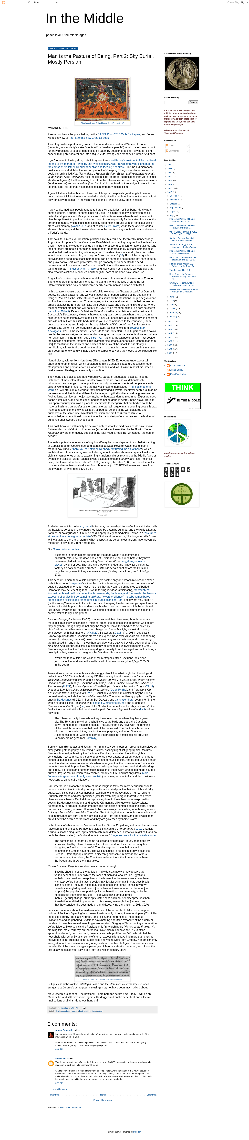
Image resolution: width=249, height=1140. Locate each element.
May (172, 301)
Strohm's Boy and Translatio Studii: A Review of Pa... (182, 239)
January (174, 316)
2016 (170, 188)
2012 (170, 329)
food (81, 1011)
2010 (170, 337)
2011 (170, 333)
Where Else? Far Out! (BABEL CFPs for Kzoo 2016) (183, 233)
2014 (170, 321)
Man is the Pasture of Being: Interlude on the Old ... (182, 220)
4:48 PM (59, 1049)
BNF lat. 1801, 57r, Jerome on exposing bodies (102, 979)
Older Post (151, 1095)
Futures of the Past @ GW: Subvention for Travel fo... (182, 265)
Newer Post (54, 1095)
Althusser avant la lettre (82, 268)
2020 (170, 173)
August (173, 211)
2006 (170, 353)
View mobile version (102, 1100)
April (172, 304)
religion (100, 1011)
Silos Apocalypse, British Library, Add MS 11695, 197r (102, 123)
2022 (170, 165)
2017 (170, 184)
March (173, 308)
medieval (92, 1011)
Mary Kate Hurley (178, 374)
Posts (171, 145)
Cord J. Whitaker (177, 365)
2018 (170, 180)
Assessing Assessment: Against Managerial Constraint (183, 290)
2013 (170, 325)
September (175, 208)
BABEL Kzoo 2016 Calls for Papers (119, 134)
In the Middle (85, 18)
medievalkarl (61, 1058)
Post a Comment (59, 1089)
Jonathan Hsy (176, 370)
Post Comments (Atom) (70, 1108)
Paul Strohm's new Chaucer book (89, 137)
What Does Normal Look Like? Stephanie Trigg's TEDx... (183, 258)
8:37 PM (59, 1083)
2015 (170, 192)
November (175, 200)
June (172, 297)
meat (86, 1011)
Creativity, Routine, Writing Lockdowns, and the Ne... (182, 284)
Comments (173, 151)
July (172, 215)
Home (103, 1095)
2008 (170, 345)
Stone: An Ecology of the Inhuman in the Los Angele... (183, 245)
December (175, 196)
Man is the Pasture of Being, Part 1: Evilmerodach (182, 252)
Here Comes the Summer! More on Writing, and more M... (182, 276)
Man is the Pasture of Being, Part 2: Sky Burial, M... (182, 226)
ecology (75, 1011)
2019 (170, 176)
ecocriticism (66, 1011)
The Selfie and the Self (179, 270)
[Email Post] (84, 1008)
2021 (170, 168)
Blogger (136, 1132)
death (58, 1011)
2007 (170, 349)
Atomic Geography (64, 1030)
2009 (170, 341)
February (174, 312)
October (174, 204)
